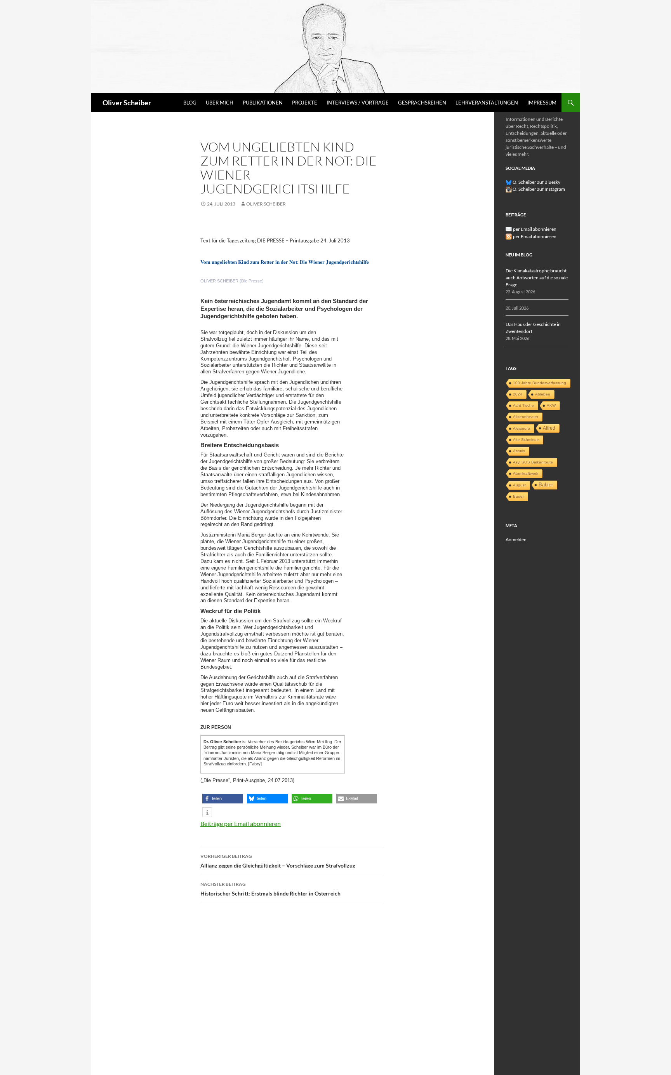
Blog (189, 102)
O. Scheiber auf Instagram (538, 189)
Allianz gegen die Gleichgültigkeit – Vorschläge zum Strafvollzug (277, 861)
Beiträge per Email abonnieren (240, 823)
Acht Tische (523, 405)
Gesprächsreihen (422, 102)
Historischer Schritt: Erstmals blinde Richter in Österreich (270, 889)
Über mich (219, 102)
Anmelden (516, 539)
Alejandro (521, 428)
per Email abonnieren (534, 229)
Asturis (519, 451)
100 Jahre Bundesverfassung (539, 383)
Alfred (549, 428)
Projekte (304, 102)
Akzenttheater (525, 417)
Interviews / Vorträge (358, 102)
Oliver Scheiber (127, 102)
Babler (546, 485)
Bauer (518, 496)
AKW (551, 405)
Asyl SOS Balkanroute (533, 462)
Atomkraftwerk (525, 473)
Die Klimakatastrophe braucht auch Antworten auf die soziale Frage (537, 277)
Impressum (541, 102)
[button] (222, 798)
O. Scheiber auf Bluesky (536, 182)
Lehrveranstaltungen (486, 102)
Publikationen (263, 102)
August (519, 485)
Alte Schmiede (526, 439)
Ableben (542, 394)
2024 (517, 394)
